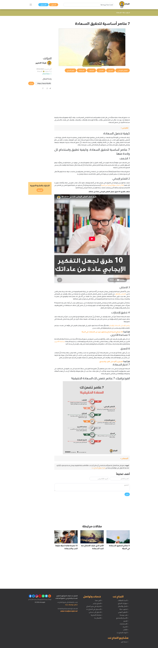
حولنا (50, 599)
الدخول (53, 5)
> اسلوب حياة (124, 609)
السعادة (39, 71)
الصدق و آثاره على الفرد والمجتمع (111, 361)
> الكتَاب (125, 630)
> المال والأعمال (123, 606)
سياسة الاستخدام (32, 599)
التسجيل (43, 5)
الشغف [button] (91, 70)
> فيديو (126, 621)
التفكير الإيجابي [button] (122, 70)
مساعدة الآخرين (60, 341)
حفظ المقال (46, 73)
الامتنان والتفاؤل (120, 294)
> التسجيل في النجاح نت (94, 609)
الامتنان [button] (101, 70)
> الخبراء (125, 627)
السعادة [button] (81, 70)
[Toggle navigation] (30, 4)
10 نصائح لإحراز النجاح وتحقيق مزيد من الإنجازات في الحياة (102, 332)
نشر (127, 494)
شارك (31, 83)
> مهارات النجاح (123, 603)
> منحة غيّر (124, 642)
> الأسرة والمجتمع (122, 618)
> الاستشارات (124, 624)
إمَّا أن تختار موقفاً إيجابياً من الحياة (112, 185)
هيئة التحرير (41, 63)
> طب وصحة (124, 615)
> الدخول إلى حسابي (95, 612)
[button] (92, 128)
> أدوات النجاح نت (122, 632)
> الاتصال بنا (98, 618)
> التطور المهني (123, 612)
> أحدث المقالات (123, 600)
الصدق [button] (110, 70)
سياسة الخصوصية (43, 599)
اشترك (40, 190)
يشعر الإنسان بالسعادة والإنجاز (119, 325)
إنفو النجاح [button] (70, 70)
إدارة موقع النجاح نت (98, 468)
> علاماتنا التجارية (96, 615)
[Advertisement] (92, 85)
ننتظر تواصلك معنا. (71, 605)
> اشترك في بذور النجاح (94, 606)
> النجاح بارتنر (97, 603)
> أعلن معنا (98, 600)
